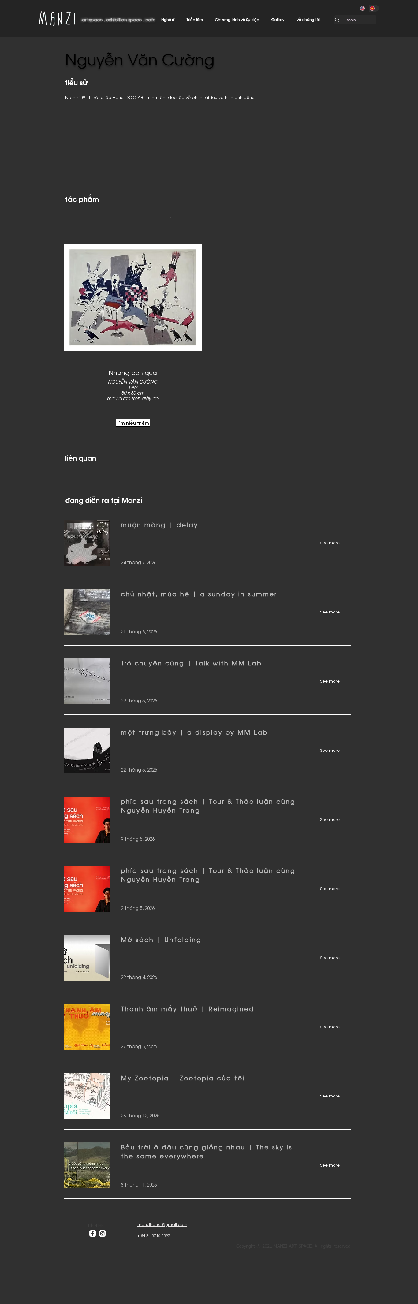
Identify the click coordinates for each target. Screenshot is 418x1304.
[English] (364, 8)
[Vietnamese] (374, 8)
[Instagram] (102, 1233)
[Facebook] (92, 1233)
